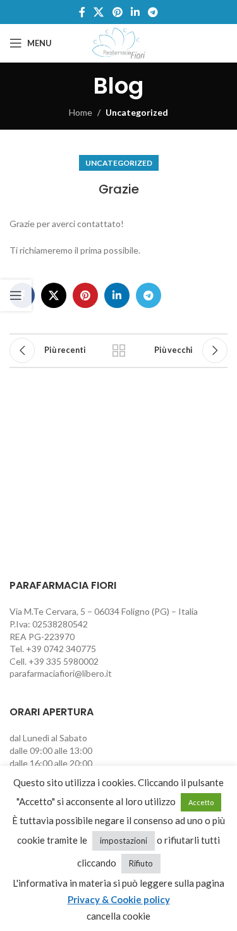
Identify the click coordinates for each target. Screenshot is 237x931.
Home (80, 112)
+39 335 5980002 (63, 661)
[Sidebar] (16, 295)
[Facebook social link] (82, 12)
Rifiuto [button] (141, 863)
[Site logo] (118, 42)
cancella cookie (118, 916)
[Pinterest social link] (117, 12)
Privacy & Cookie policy (119, 899)
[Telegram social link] (152, 12)
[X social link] (99, 12)
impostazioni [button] (123, 840)
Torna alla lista (118, 350)
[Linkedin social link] (134, 12)
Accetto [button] (201, 802)
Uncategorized (137, 112)
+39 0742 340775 (61, 648)
